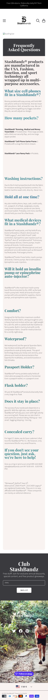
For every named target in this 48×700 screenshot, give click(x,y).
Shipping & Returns (24, 653)
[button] (4, 20)
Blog (24, 668)
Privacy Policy (24, 658)
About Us (24, 637)
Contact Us (24, 642)
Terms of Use (24, 663)
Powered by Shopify (21, 693)
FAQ (24, 647)
